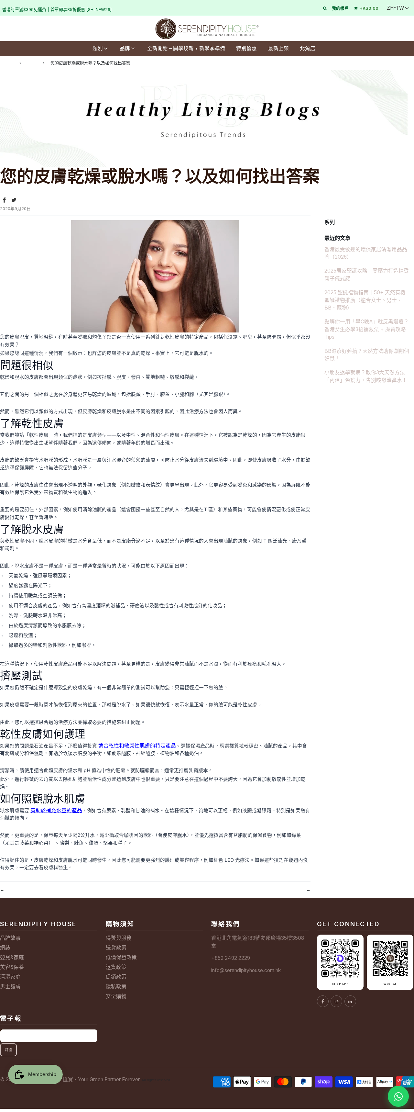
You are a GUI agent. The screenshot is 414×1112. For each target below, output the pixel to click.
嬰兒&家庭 (12, 957)
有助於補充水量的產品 (56, 810)
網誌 (32, 63)
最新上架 (278, 48)
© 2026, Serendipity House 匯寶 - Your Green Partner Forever (70, 1079)
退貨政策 (116, 967)
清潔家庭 (10, 977)
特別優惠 (246, 48)
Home (7, 63)
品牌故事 (10, 938)
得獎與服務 (119, 938)
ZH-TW (395, 8)
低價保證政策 (121, 957)
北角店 (307, 48)
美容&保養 (12, 967)
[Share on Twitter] (14, 200)
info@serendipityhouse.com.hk (246, 970)
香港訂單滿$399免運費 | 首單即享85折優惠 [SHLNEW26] (57, 9)
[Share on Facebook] (4, 200)
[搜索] (325, 8)
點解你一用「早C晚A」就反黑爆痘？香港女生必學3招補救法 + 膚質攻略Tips (366, 329)
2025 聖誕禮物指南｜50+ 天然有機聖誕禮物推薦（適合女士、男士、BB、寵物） (365, 300)
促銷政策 (116, 977)
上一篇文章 (18, 889)
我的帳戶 (340, 8)
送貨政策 (116, 948)
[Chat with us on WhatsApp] (398, 1096)
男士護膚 (10, 986)
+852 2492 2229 (230, 958)
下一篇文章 (292, 889)
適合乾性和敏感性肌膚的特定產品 (137, 746)
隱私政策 (116, 986)
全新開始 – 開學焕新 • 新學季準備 (186, 48)
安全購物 (116, 996)
